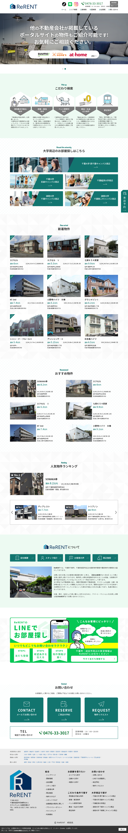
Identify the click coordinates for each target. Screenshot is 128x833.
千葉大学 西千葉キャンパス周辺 (96, 163)
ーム (63, 9)
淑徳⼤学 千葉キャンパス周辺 (103, 807)
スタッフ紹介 (52, 557)
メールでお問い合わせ (27, 712)
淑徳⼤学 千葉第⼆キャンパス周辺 (105, 810)
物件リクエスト (101, 712)
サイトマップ (51, 811)
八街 (25, 754)
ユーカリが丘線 (67, 757)
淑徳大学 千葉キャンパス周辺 (50, 197)
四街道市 (64, 751)
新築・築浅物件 (74, 799)
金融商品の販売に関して (55, 803)
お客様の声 (79, 557)
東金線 (45, 757)
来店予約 (96, 782)
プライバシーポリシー (54, 807)
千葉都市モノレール (87, 757)
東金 (29, 762)
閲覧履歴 (114, 2)
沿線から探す (73, 778)
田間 (29, 754)
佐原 (40, 754)
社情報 (102, 9)
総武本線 (27, 757)
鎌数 (65, 754)
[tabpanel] (64, 38)
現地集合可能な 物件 (20, 110)
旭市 (47, 751)
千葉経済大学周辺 (105, 180)
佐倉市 (37, 751)
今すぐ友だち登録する (94, 658)
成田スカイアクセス (55, 757)
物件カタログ (51, 796)
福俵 (45, 762)
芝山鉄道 (97, 757)
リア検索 (73, 9)
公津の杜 (39, 762)
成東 (67, 762)
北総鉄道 (76, 757)
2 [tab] (65, 69)
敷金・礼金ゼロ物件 (76, 807)
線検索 (83, 9)
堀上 (45, 754)
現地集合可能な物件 (76, 796)
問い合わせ (113, 9)
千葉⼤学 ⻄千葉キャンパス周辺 (104, 796)
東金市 (32, 751)
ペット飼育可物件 (75, 803)
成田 (25, 762)
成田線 (33, 757)
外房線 (26, 759)
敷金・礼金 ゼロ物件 (85, 110)
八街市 (43, 751)
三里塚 (61, 754)
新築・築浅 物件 (42, 110)
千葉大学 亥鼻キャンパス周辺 (50, 180)
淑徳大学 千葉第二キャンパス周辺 (105, 197)
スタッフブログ (51, 800)
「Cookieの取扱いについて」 (21, 830)
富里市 (58, 751)
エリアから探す (74, 775)
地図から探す (73, 782)
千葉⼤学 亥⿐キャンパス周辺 (103, 799)
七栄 (33, 754)
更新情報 (49, 778)
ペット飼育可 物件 (64, 110)
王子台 (50, 754)
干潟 (53, 762)
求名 (33, 762)
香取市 (52, 751)
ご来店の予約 (64, 712)
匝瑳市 (76, 751)
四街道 (58, 762)
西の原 (55, 754)
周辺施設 (107, 557)
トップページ (51, 775)
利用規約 (49, 814)
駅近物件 (107, 110)
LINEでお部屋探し (99, 778)
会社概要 (24, 557)
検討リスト (114, 6)
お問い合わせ (97, 775)
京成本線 (39, 757)
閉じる (122, 829)
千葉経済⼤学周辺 (99, 803)
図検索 (93, 9)
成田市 (26, 751)
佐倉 (63, 762)
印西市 (70, 751)
